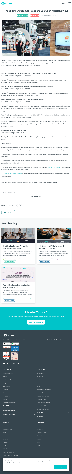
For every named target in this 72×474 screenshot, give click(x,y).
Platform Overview (8, 373)
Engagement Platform (43, 409)
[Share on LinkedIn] (12, 205)
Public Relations (34, 15)
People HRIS (6, 383)
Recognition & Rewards (9, 402)
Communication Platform (43, 402)
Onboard (5, 389)
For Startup (40, 379)
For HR (38, 386)
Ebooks (5, 435)
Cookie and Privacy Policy (14, 463)
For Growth (40, 376)
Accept (60, 467)
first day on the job (54, 167)
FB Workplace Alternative (44, 389)
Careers (39, 445)
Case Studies (6, 426)
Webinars (5, 439)
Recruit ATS (6, 399)
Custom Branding (41, 399)
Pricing (5, 376)
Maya (4, 392)
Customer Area (7, 429)
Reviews (39, 439)
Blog (4, 432)
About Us (39, 426)
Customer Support (42, 432)
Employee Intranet (42, 392)
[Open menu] (69, 3)
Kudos (5, 173)
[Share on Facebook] (16, 205)
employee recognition (14, 173)
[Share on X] (7, 205)
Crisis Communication (43, 396)
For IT (38, 383)
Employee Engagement (23, 15)
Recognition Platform (42, 406)
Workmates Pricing (8, 379)
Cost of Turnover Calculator (11, 455)
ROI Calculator (7, 449)
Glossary (5, 442)
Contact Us (40, 435)
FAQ (4, 445)
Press (38, 442)
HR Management (8, 258)
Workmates (6, 386)
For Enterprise (41, 373)
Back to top (8, 212)
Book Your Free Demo (36, 322)
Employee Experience (44, 261)
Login (63, 3)
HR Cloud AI (6, 396)
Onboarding (18, 258)
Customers (40, 429)
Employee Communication (10, 297)
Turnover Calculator (8, 452)
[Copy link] (20, 205)
